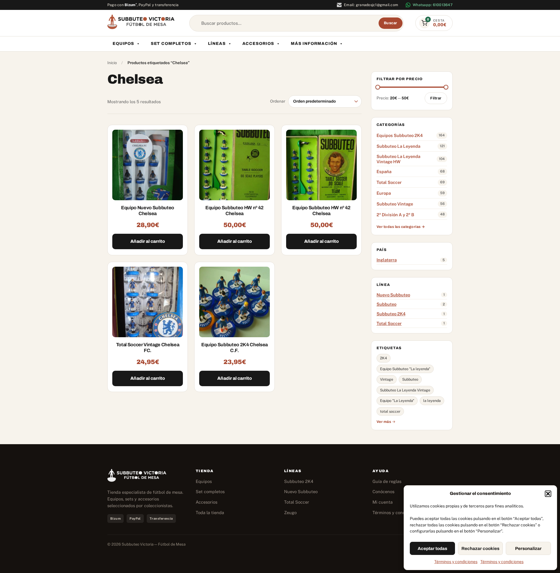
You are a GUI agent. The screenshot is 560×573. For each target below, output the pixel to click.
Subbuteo (386, 304)
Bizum (131, 5)
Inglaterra (387, 259)
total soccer (390, 411)
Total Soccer (389, 182)
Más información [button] (314, 43)
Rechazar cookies (480, 548)
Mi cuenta (382, 502)
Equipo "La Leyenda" (397, 400)
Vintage (386, 379)
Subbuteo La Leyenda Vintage (405, 390)
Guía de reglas (386, 481)
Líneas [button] (217, 43)
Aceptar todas (432, 548)
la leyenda (432, 400)
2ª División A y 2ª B (395, 214)
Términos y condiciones (455, 561)
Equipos (123, 43)
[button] (548, 494)
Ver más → (386, 422)
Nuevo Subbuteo (393, 294)
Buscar (390, 23)
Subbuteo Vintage (395, 203)
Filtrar (436, 98)
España (384, 171)
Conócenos (383, 491)
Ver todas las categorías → (401, 227)
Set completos (171, 43)
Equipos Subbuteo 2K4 (400, 135)
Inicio (112, 62)
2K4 (383, 358)
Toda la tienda (210, 512)
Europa (384, 193)
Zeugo (290, 512)
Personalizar (528, 548)
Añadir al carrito (147, 241)
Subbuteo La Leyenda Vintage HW (398, 159)
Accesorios (258, 43)
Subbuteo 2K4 (391, 313)
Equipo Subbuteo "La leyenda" (405, 369)
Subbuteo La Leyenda (398, 146)
